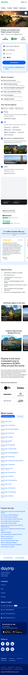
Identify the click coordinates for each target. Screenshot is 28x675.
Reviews (23, 39)
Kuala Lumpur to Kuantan (7, 476)
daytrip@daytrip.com (9, 617)
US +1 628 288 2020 (8, 609)
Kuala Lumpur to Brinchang (7, 456)
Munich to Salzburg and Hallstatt (9, 542)
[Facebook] (3, 644)
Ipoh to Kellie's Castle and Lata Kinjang (10, 521)
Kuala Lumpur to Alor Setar (7, 433)
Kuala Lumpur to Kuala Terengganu (9, 429)
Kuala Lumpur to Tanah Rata (8, 445)
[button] (12, 250)
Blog (2, 588)
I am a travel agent (19, 557)
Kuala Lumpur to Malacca (7, 496)
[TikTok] (7, 649)
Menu (22, 2)
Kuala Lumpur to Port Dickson (8, 488)
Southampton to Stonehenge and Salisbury (11, 544)
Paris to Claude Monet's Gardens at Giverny (11, 534)
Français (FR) (4, 660)
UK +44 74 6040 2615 (9, 613)
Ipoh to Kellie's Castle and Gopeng (9, 517)
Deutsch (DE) (19, 658)
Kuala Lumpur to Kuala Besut (8, 425)
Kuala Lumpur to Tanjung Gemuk (9, 480)
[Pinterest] (3, 649)
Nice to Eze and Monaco (7, 538)
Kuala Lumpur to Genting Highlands (9, 452)
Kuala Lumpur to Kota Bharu (8, 464)
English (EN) (3, 658)
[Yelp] (12, 649)
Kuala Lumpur (22, 8)
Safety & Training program (6, 669)
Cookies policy (11, 667)
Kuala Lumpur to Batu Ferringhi (8, 448)
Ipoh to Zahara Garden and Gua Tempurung (11, 519)
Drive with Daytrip (8, 557)
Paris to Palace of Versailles (7, 546)
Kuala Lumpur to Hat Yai (7, 468)
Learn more (4, 319)
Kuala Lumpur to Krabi (6, 441)
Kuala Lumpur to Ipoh (6, 484)
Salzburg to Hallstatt (6, 532)
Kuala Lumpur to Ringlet (7, 437)
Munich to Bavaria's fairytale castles (10, 540)
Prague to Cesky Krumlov (7, 536)
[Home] (4, 2)
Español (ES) (11, 658)
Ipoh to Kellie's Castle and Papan (9, 523)
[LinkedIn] (12, 644)
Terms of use (4, 667)
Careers (3, 592)
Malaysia (16, 8)
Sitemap (3, 596)
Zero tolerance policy (18, 669)
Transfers (3, 8)
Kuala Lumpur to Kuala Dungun (8, 492)
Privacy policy (18, 667)
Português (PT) (12, 660)
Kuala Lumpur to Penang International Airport (12, 460)
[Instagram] (7, 644)
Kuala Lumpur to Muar (6, 421)
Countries (9, 8)
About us (3, 584)
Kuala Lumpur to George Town (8, 472)
